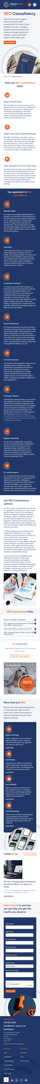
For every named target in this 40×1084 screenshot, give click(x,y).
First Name (9, 924)
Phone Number (11, 947)
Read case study (12, 669)
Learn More (10, 748)
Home (5, 76)
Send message (11, 991)
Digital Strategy (9, 1061)
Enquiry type (10, 963)
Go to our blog (30, 854)
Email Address (11, 939)
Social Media (8, 1065)
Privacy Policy (24, 1061)
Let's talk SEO (10, 42)
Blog (21, 1057)
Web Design (7, 1073)
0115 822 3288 (10, 1022)
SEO (9, 76)
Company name (11, 955)
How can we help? (12, 970)
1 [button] (17, 696)
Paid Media (7, 1057)
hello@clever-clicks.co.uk (15, 1026)
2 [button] (20, 696)
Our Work (23, 1053)
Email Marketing (9, 1069)
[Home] (13, 4)
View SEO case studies (20, 656)
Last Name (9, 931)
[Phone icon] (29, 4)
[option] (20, 678)
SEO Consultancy (16, 76)
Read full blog (8, 896)
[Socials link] (12, 1080)
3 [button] (23, 696)
